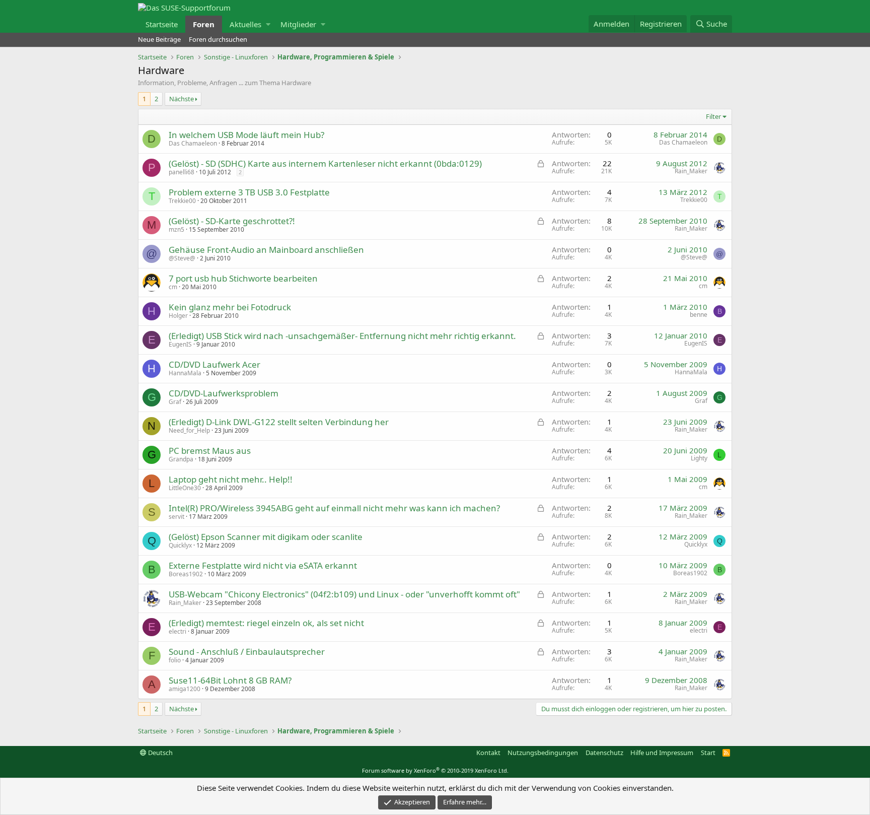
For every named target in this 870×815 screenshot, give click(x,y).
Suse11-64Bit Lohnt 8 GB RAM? (230, 680)
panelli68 (181, 172)
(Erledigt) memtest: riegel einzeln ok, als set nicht (266, 623)
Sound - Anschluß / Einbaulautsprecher (247, 651)
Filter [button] (713, 116)
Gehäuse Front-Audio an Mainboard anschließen (266, 249)
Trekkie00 (182, 200)
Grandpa (181, 459)
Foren (203, 24)
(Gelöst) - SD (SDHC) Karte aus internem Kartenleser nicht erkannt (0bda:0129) (325, 163)
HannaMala (185, 373)
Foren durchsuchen (218, 39)
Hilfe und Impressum (661, 752)
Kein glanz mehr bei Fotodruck (230, 307)
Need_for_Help (189, 430)
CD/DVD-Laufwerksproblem (223, 393)
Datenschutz (604, 752)
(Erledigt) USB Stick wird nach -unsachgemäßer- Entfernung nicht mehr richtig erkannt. (342, 336)
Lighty (699, 458)
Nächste (181, 98)
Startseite (162, 24)
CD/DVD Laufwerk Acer (214, 364)
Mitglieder (298, 24)
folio (175, 660)
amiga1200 (184, 689)
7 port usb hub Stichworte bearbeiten (243, 278)
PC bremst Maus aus (210, 450)
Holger (178, 315)
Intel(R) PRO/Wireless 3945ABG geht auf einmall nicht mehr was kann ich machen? (334, 508)
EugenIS (180, 344)
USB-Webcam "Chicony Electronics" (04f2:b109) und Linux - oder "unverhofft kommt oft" (344, 594)
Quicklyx (180, 545)
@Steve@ (182, 258)
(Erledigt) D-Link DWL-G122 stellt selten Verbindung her (279, 422)
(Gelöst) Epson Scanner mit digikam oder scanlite (265, 536)
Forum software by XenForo (435, 770)
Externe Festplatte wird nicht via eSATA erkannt (263, 565)
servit (176, 516)
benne (698, 314)
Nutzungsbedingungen (543, 752)
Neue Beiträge (159, 39)
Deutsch (160, 752)
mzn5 (176, 229)
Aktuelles (245, 24)
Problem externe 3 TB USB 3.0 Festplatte (249, 192)
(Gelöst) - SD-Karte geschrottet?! (232, 221)
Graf (175, 401)
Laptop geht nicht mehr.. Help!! (231, 479)
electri (177, 631)
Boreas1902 (186, 574)
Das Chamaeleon (193, 143)
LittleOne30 (185, 488)
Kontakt (488, 752)
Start (708, 752)
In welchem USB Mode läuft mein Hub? (246, 135)
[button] (268, 24)
